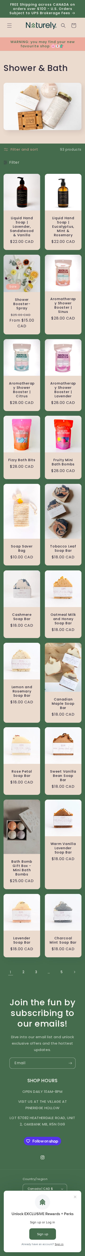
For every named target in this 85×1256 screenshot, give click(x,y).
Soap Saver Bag (22, 548)
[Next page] (74, 972)
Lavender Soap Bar (22, 940)
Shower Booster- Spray (21, 304)
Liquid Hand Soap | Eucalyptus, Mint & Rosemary (63, 226)
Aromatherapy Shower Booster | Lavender (63, 389)
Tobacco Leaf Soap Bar (63, 548)
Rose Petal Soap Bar (22, 773)
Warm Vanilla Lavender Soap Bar (63, 848)
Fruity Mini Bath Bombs (63, 462)
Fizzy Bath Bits (21, 460)
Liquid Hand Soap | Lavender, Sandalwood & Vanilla (22, 226)
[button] (9, 25)
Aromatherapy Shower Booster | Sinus (63, 305)
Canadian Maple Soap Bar (63, 703)
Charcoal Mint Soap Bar (63, 940)
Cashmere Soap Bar (22, 617)
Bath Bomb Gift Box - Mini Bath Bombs (21, 867)
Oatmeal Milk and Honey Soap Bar (63, 619)
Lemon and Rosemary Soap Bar (22, 691)
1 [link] (10, 972)
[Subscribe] (70, 1063)
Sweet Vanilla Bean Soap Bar (63, 775)
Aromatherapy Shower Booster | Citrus (22, 389)
